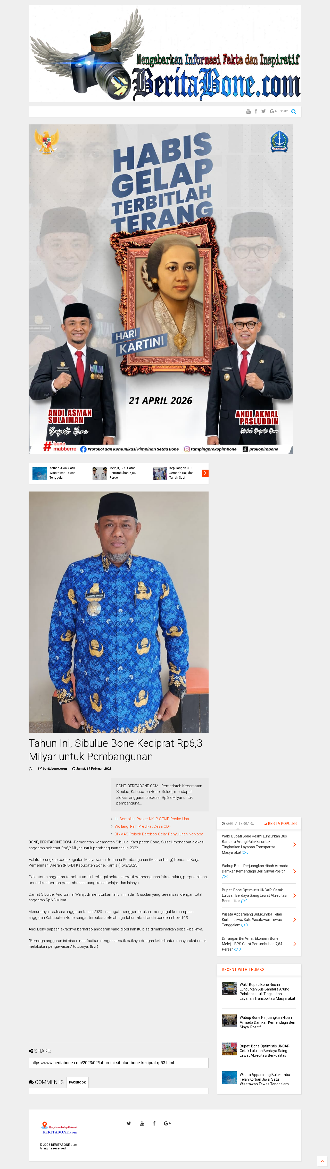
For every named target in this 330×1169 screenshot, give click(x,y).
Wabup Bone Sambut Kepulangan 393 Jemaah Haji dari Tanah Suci (184, 470)
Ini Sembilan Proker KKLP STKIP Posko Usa (152, 819)
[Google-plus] (273, 111)
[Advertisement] (119, 1003)
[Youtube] (248, 111)
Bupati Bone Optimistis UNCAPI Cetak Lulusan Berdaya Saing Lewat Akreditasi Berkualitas (265, 1050)
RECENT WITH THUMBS (243, 970)
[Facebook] (255, 111)
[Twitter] (263, 111)
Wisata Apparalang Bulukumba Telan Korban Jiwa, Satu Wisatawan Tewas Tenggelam (63, 468)
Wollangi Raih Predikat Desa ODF (143, 826)
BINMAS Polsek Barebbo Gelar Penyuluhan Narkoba (159, 834)
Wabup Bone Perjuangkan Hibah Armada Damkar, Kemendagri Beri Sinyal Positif (267, 1022)
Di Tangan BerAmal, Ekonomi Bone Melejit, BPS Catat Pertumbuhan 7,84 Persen (124, 468)
